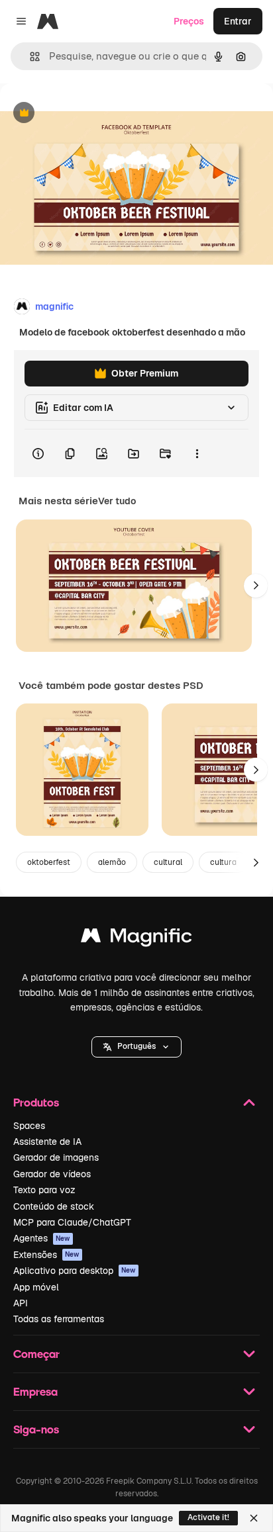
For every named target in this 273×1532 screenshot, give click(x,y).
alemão (112, 862)
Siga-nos (36, 1429)
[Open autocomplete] (29, 57)
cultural (168, 862)
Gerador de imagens (56, 1157)
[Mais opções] (197, 453)
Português (136, 1046)
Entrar (238, 21)
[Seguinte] (256, 585)
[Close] (254, 1518)
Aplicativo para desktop (74, 1271)
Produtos (36, 1102)
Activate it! (208, 1517)
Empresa (35, 1391)
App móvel (36, 1287)
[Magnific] (136, 938)
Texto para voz (44, 1190)
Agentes (41, 1238)
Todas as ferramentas (58, 1319)
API (20, 1303)
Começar (36, 1354)
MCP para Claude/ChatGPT (72, 1222)
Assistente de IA (47, 1142)
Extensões (46, 1255)
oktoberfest (48, 862)
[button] (136, 1047)
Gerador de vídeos (52, 1174)
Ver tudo (117, 501)
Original (84, 113)
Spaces (29, 1126)
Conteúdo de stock (53, 1206)
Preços (189, 21)
